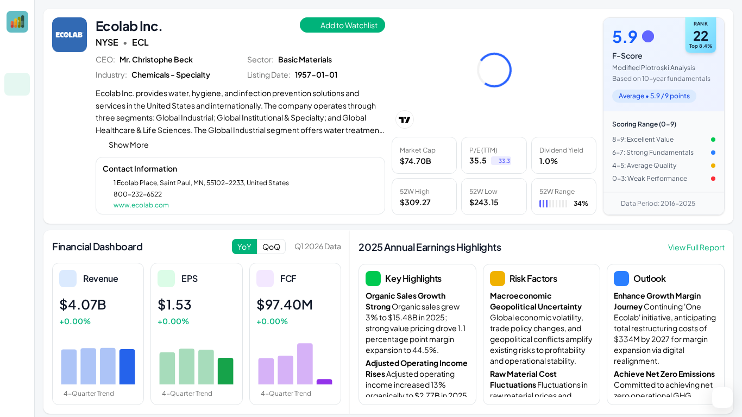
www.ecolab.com (141, 205)
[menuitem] (17, 58)
